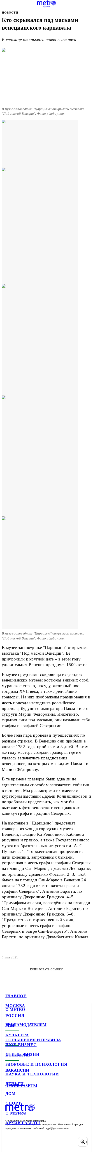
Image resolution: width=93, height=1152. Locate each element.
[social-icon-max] (45, 1141)
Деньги (14, 1084)
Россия (14, 1015)
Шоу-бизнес (21, 1044)
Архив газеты (22, 1123)
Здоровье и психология (36, 1064)
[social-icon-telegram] (21, 1141)
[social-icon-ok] (33, 1141)
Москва (15, 1005)
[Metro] (46, 3)
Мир (10, 1025)
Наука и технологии (32, 1074)
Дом (10, 1093)
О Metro (16, 1113)
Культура (17, 1035)
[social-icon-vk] (9, 1141)
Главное (16, 996)
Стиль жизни (22, 1054)
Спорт (13, 1103)
